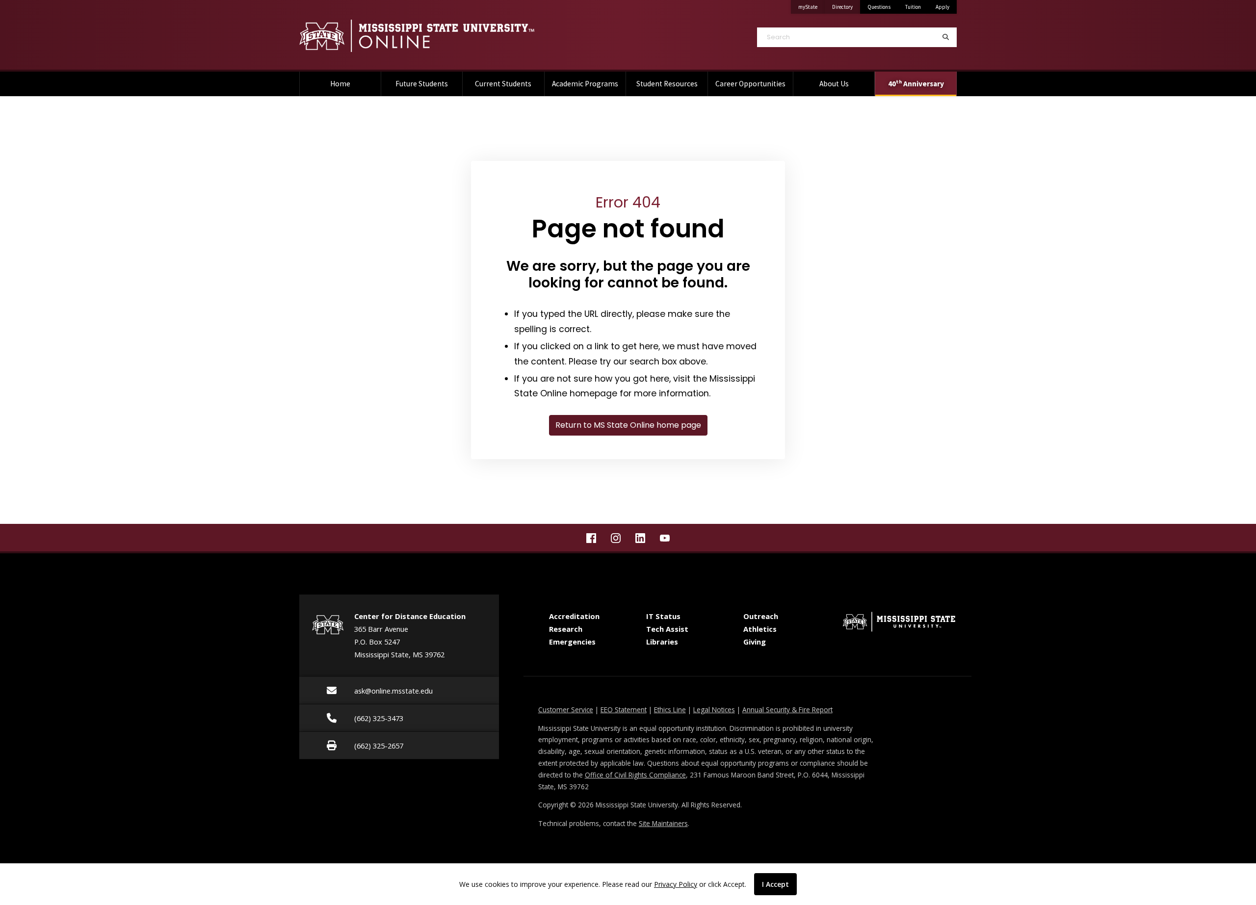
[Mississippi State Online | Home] (456, 36)
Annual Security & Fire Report (787, 709)
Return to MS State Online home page (628, 425)
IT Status (663, 616)
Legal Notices (714, 709)
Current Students (503, 83)
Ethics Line (670, 709)
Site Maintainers (663, 823)
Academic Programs (585, 83)
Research (565, 629)
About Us (834, 83)
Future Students (421, 83)
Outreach (760, 616)
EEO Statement (624, 709)
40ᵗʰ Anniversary (916, 83)
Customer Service (565, 709)
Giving (754, 641)
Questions (878, 6)
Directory (846, 6)
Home (340, 83)
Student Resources (667, 83)
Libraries (662, 641)
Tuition (913, 6)
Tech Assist (667, 629)
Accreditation (574, 616)
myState (811, 6)
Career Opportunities (750, 83)
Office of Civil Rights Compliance (635, 774)
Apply (942, 6)
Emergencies (572, 641)
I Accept (775, 884)
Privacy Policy (675, 884)
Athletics (760, 629)
